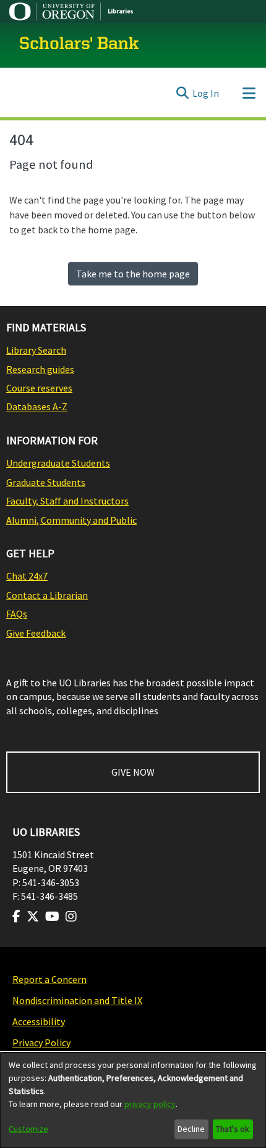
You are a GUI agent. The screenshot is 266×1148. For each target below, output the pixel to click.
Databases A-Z (36, 406)
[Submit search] (182, 93)
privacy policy (150, 1104)
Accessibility (38, 1021)
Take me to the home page (133, 273)
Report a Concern (49, 979)
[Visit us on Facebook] (16, 916)
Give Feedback (36, 633)
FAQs (16, 614)
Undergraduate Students (58, 463)
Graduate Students (45, 482)
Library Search (36, 350)
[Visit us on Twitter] (33, 916)
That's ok (232, 1128)
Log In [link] (205, 93)
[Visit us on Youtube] (52, 916)
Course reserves (39, 388)
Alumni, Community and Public (71, 520)
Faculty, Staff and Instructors (67, 501)
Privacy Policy (41, 1042)
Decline (191, 1128)
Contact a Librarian (47, 595)
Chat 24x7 (27, 576)
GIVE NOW (133, 772)
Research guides (40, 369)
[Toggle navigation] (248, 93)
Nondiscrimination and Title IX (77, 1000)
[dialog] (133, 1100)
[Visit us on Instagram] (71, 916)
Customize (28, 1128)
